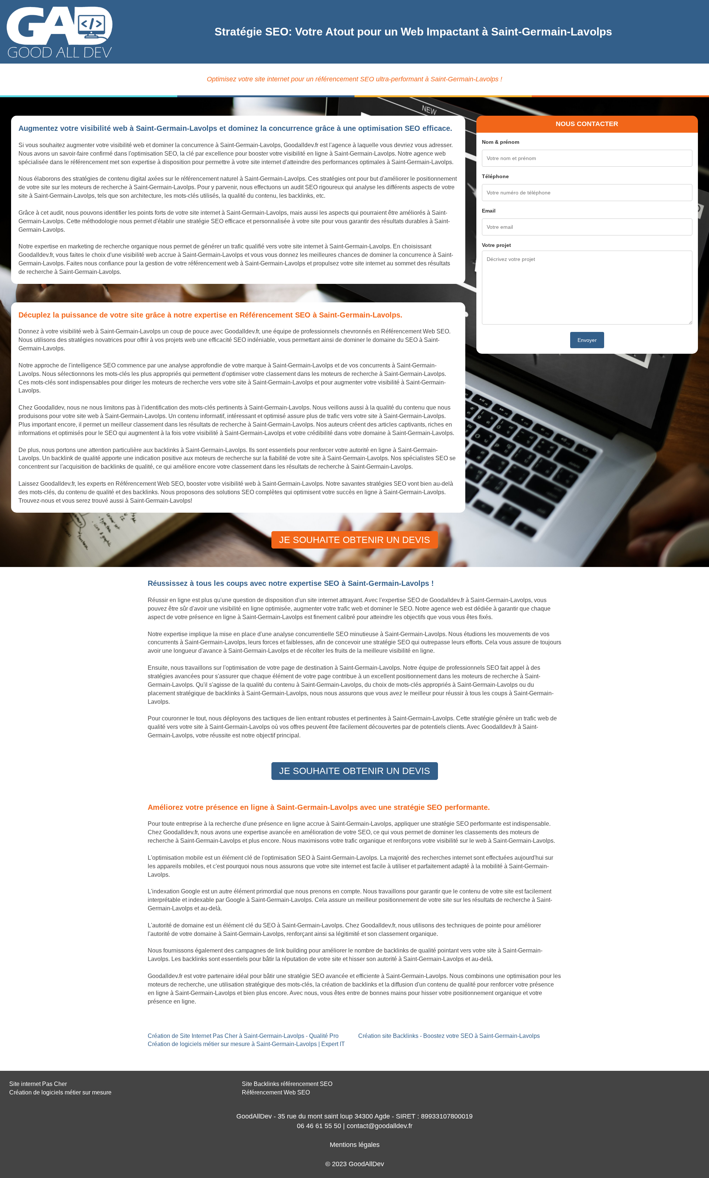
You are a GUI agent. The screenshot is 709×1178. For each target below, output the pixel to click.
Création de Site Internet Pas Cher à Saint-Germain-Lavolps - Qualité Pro (243, 1036)
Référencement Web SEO (276, 1092)
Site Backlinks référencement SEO (287, 1084)
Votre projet (496, 245)
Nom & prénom (500, 142)
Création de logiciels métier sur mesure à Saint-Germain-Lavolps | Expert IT (246, 1044)
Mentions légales (355, 1144)
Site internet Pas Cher (38, 1084)
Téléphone (495, 176)
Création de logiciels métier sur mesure (60, 1092)
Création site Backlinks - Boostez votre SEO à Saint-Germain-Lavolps (449, 1036)
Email (489, 211)
